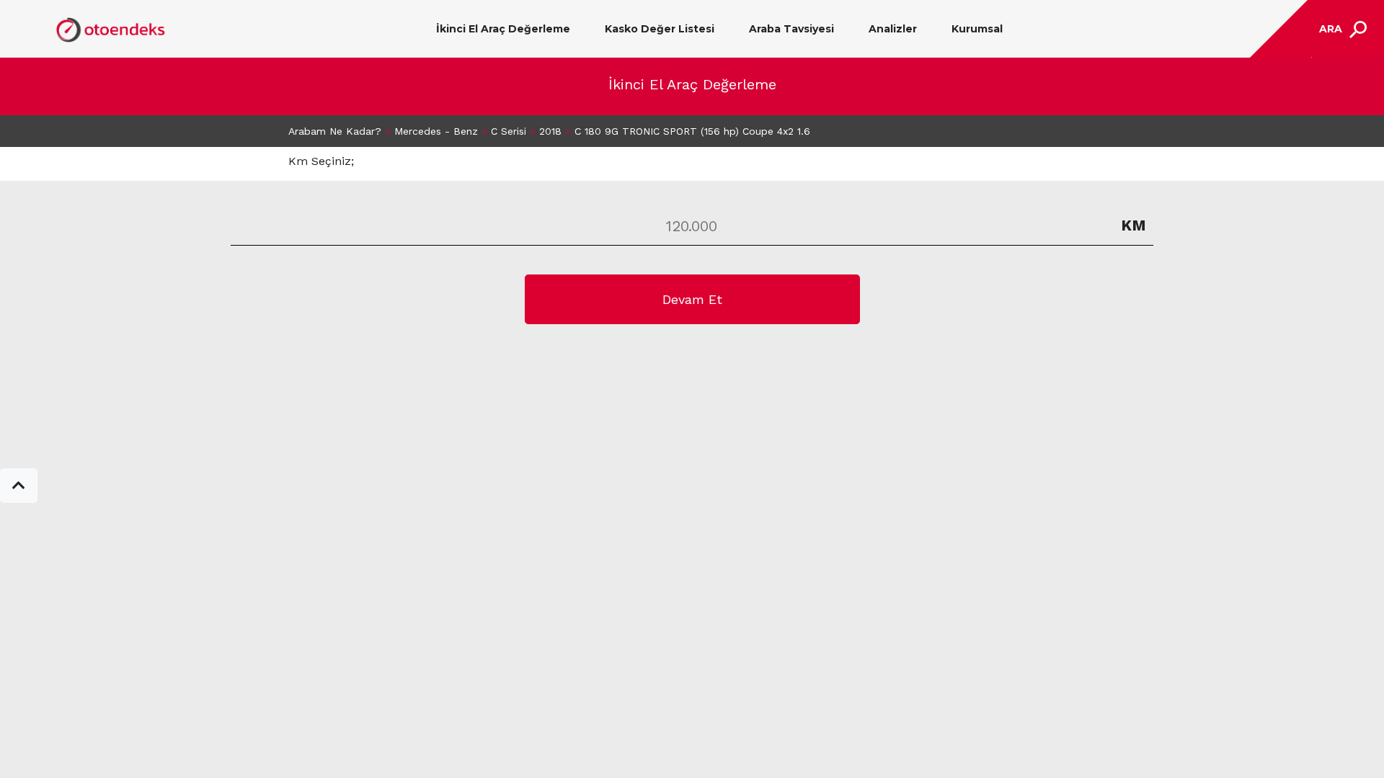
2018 (550, 131)
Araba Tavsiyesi (791, 28)
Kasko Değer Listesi (659, 28)
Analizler (893, 28)
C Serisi (508, 131)
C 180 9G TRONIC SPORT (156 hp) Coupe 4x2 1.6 (692, 131)
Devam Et (692, 299)
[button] (18, 485)
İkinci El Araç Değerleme (503, 28)
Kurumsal (977, 28)
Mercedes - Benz (436, 131)
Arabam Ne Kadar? (334, 131)
